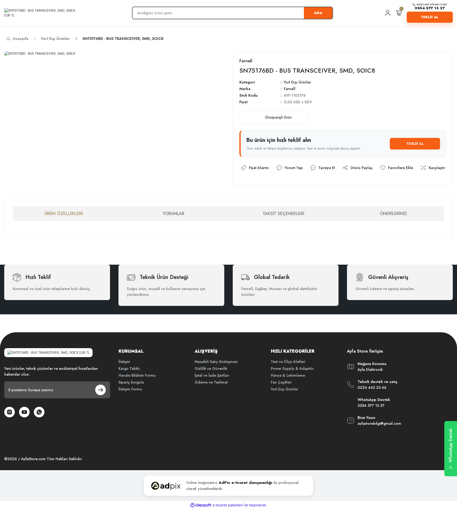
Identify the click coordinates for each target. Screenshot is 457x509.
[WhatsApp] (39, 412)
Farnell (289, 88)
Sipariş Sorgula (131, 382)
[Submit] (100, 390)
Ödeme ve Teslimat (211, 382)
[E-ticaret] (227, 505)
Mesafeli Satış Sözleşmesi (216, 361)
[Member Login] (388, 13)
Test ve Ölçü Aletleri (288, 361)
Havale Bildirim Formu (137, 375)
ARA (318, 12)
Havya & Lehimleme (288, 375)
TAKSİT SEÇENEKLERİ (283, 214)
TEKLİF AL (429, 17)
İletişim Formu (130, 389)
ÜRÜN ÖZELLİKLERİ (63, 214)
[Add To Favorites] (396, 168)
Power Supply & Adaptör (292, 368)
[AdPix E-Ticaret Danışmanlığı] (165, 485)
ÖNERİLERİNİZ (393, 214)
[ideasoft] (200, 505)
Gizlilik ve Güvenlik (211, 368)
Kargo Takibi (129, 368)
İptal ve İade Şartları (212, 375)
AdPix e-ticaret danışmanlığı (245, 482)
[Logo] (42, 13)
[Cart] (399, 13)
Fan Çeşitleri (281, 382)
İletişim (124, 361)
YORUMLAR (173, 214)
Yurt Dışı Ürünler (297, 82)
